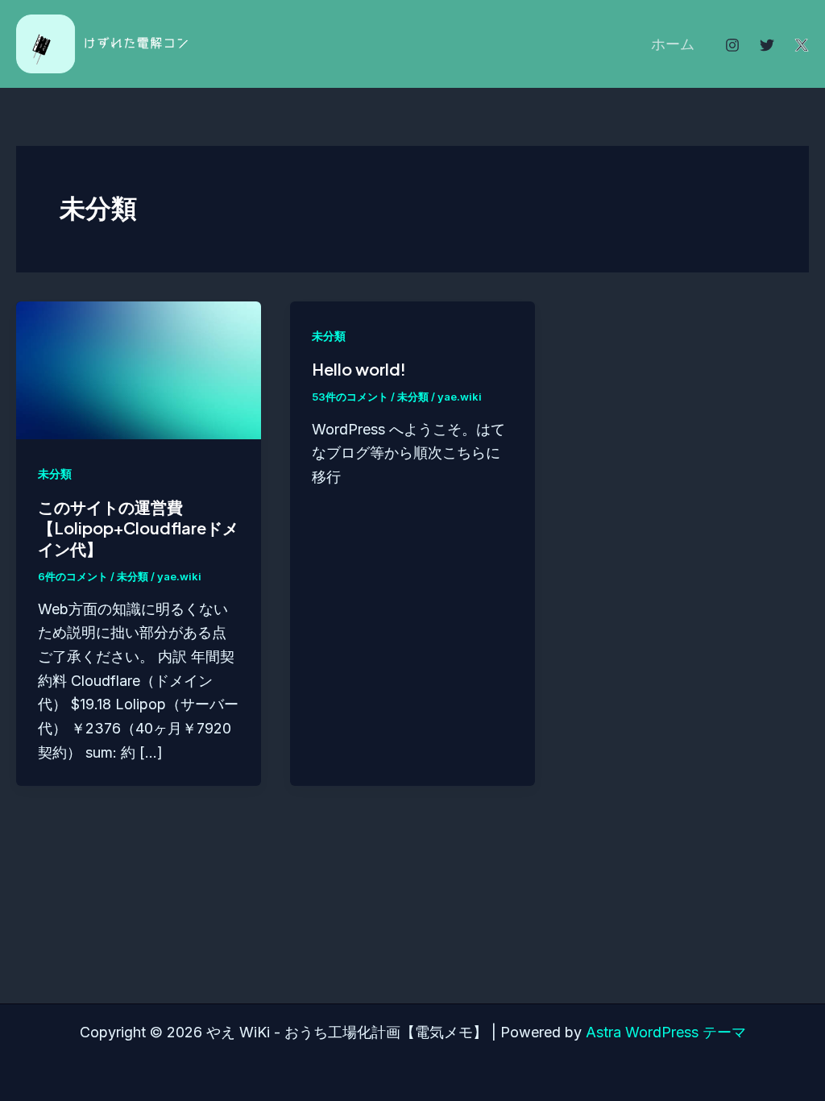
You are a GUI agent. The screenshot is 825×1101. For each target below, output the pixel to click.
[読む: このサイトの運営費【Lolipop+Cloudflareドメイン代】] (138, 368)
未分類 (55, 473)
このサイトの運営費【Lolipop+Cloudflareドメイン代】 (138, 527)
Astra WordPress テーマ (666, 1032)
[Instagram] (732, 45)
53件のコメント (350, 396)
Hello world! (359, 369)
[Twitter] (767, 45)
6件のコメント (73, 576)
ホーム (672, 43)
